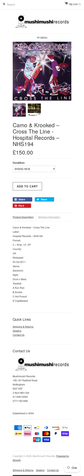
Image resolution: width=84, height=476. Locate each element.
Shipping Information (49, 217)
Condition (19, 162)
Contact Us (18, 334)
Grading (17, 330)
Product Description (23, 217)
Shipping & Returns (23, 326)
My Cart (75, 4)
